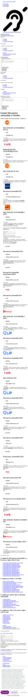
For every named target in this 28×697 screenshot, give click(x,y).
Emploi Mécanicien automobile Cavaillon (11, 567)
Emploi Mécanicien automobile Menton (11, 573)
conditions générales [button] (22, 643)
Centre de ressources (7, 657)
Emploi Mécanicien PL (8, 602)
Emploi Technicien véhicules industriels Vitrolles (13, 592)
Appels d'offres (6, 663)
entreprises (3, 654)
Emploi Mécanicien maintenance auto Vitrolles (12, 582)
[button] (5, 39)
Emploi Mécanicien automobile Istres (10, 571)
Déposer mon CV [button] (6, 55)
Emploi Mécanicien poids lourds (9, 604)
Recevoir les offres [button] (7, 243)
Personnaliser (23, 692)
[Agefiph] (7, 35)
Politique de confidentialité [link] (13, 695)
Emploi (4, 625)
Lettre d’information (7, 658)
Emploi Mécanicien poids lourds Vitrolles (11, 584)
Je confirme (13, 243)
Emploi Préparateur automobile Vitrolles (11, 589)
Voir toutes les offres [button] (5, 555)
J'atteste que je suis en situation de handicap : (12, 236)
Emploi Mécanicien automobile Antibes (11, 564)
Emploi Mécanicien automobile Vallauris (11, 575)
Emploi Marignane (7, 618)
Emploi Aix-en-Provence (8, 614)
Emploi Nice (5, 620)
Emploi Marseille (6, 619)
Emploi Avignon (6, 617)
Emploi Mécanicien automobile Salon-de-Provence (13, 574)
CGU (4, 664)
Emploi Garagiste (6, 599)
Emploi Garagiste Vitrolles (8, 581)
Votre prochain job (4, 57)
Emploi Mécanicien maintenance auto (11, 601)
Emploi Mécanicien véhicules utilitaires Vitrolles (13, 587)
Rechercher (4, 70)
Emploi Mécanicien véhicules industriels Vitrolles (13, 586)
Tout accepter (5, 692)
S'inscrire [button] (2, 36)
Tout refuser (14, 692)
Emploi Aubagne (6, 616)
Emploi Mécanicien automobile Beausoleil (12, 566)
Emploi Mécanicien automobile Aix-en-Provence (13, 562)
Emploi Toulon (6, 621)
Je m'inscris (3, 647)
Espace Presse (6, 659)
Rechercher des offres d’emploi (9, 53)
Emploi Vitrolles (6, 623)
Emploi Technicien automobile (9, 607)
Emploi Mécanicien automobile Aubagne (11, 565)
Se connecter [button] (3, 43)
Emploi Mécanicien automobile (9, 600)
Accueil (4, 52)
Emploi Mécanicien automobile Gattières (11, 569)
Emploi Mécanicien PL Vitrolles (9, 583)
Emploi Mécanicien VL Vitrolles (9, 588)
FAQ (4, 656)
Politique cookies (6, 666)
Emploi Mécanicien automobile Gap (10, 568)
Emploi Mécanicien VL (8, 606)
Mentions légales (6, 665)
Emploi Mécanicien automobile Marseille (11, 572)
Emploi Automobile (7, 626)
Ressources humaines (7, 661)
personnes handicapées (7, 650)
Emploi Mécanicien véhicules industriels (11, 605)
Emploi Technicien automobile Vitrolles (11, 590)
